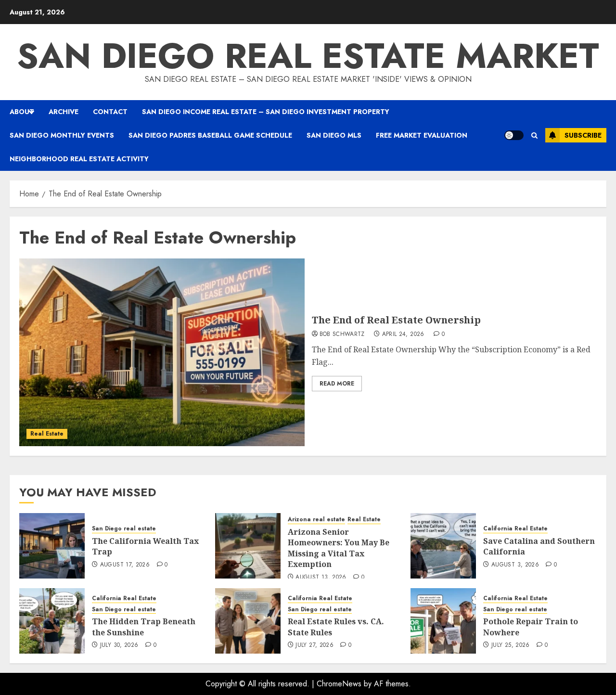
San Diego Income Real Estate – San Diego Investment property (265, 111)
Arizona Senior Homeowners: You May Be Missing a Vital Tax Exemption (338, 548)
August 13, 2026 (320, 577)
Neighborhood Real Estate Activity (79, 159)
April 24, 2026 (403, 334)
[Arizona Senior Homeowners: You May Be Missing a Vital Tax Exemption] (248, 546)
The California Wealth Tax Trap (145, 546)
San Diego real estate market (308, 56)
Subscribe (583, 135)
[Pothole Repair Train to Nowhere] (443, 621)
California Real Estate (515, 529)
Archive (63, 111)
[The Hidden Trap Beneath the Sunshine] (52, 621)
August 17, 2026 (125, 565)
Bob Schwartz (342, 334)
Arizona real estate (316, 519)
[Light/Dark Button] (514, 135)
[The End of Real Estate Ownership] (162, 352)
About (22, 111)
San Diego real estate (124, 529)
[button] (534, 135)
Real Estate (47, 433)
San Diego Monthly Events (62, 135)
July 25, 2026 (510, 645)
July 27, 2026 (314, 645)
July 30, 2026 (119, 645)
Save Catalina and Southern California (539, 546)
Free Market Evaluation (421, 135)
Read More (337, 383)
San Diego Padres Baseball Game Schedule (210, 135)
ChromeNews (339, 683)
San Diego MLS (334, 135)
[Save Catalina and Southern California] (443, 546)
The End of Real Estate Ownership (396, 319)
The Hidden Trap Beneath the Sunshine (143, 626)
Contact (110, 111)
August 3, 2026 (515, 565)
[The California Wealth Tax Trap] (52, 546)
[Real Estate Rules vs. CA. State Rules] (248, 621)
